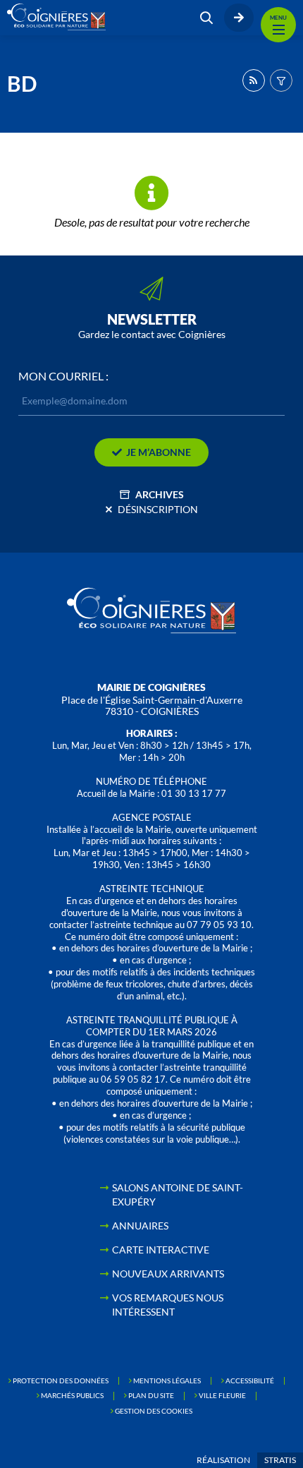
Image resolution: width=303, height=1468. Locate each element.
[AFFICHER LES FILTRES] (281, 80)
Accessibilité (249, 1380)
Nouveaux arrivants (168, 1274)
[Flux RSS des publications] (253, 80)
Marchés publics (72, 1395)
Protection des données (61, 1380)
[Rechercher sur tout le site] (206, 18)
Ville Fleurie (222, 1395)
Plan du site (151, 1395)
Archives (159, 494)
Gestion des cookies (153, 1411)
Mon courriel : (63, 376)
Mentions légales (167, 1380)
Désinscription (158, 509)
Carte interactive (160, 1250)
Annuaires (140, 1226)
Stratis (280, 1460)
